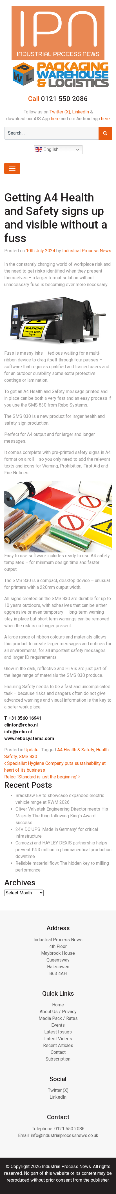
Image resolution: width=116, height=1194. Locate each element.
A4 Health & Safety (75, 749)
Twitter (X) (60, 112)
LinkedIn (80, 112)
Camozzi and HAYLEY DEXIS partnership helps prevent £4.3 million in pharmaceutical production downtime (63, 849)
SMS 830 (28, 756)
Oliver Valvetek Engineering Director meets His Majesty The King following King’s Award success (61, 815)
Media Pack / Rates (58, 1018)
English (50, 149)
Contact (58, 1052)
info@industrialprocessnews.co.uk (64, 1135)
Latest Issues (58, 1032)
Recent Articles (58, 1045)
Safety (10, 756)
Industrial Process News (86, 250)
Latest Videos (58, 1038)
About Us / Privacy (58, 1011)
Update (31, 749)
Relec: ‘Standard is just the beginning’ (41, 777)
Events (58, 1025)
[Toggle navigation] (12, 168)
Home (58, 1005)
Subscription (58, 1059)
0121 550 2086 (69, 1128)
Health (102, 749)
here (55, 118)
